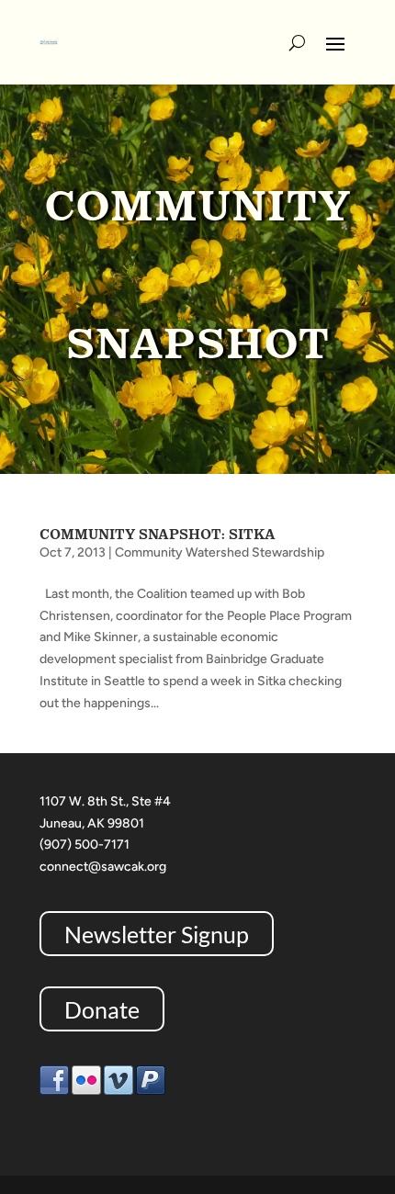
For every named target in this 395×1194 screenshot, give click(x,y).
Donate (102, 1009)
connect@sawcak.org (103, 866)
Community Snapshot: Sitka (158, 534)
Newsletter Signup (156, 934)
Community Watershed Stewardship (219, 552)
